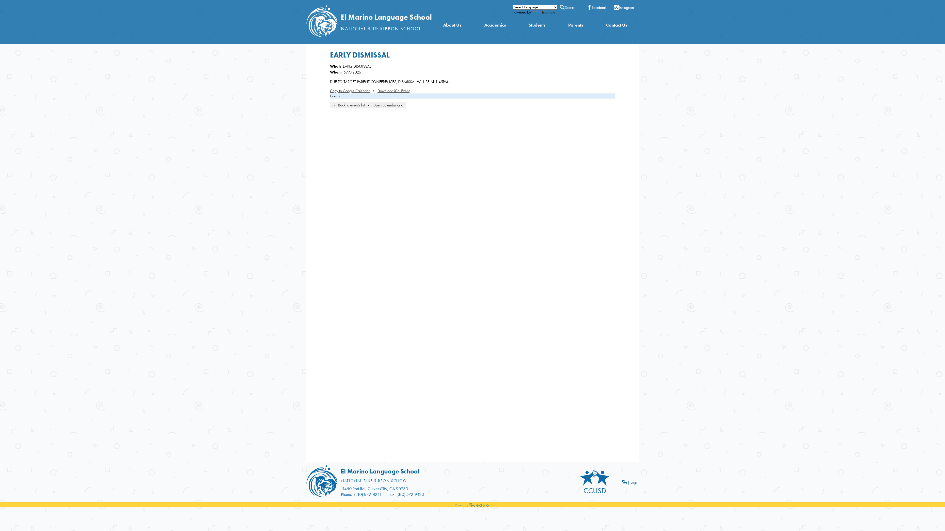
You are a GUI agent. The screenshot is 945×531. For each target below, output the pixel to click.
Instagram (626, 7)
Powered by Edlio (472, 504)
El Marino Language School (386, 17)
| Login (633, 482)
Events (335, 96)
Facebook (599, 7)
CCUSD (594, 490)
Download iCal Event (394, 90)
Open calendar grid (388, 105)
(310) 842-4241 (367, 494)
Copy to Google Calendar (350, 90)
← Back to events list (349, 105)
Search (570, 7)
